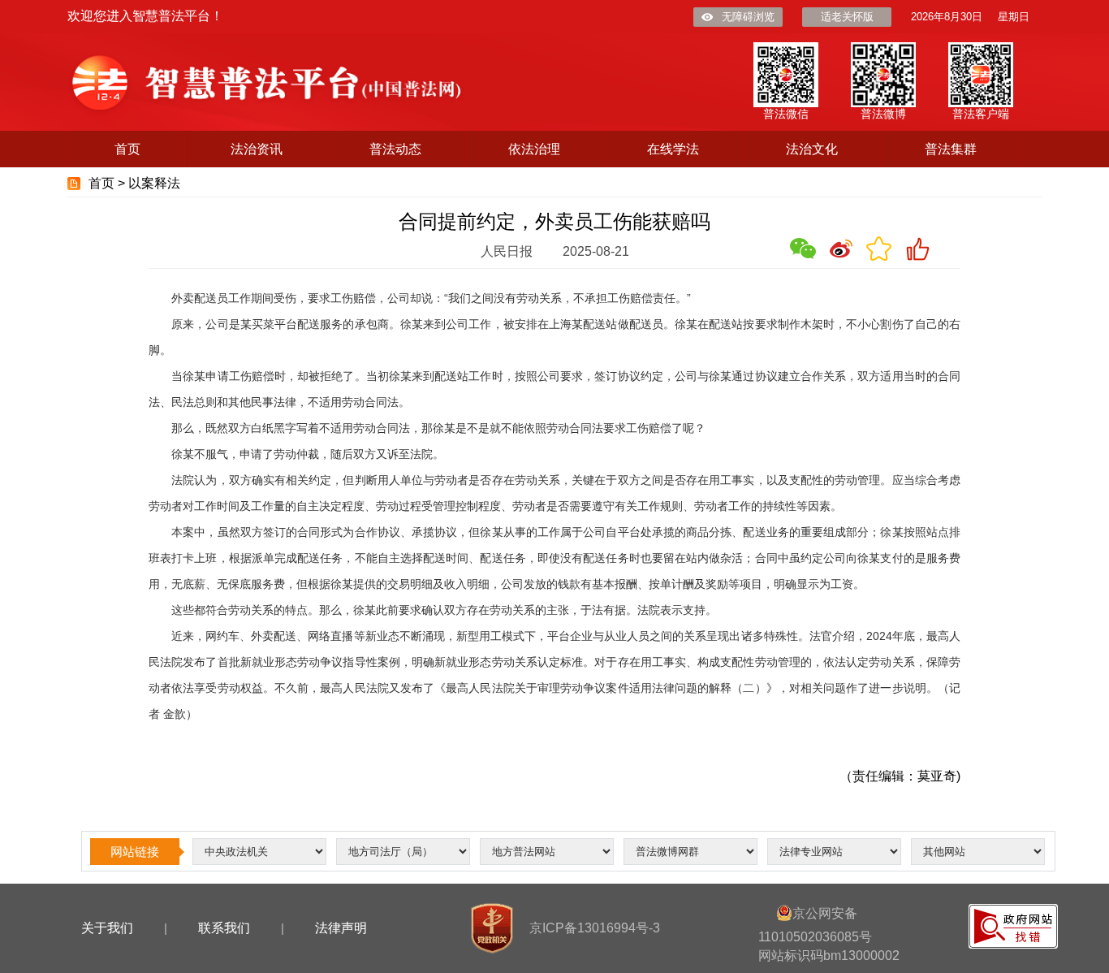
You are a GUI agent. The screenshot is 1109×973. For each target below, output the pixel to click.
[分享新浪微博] (841, 249)
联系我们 (224, 928)
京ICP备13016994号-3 (594, 928)
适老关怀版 (847, 17)
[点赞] (917, 249)
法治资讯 (257, 149)
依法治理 (534, 149)
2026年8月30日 (946, 17)
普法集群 (951, 149)
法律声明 (341, 928)
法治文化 (812, 149)
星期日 (1013, 17)
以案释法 (154, 183)
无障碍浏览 (748, 17)
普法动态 (395, 149)
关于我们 (107, 928)
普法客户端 (980, 113)
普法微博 (883, 113)
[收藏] (879, 249)
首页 (127, 149)
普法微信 (786, 113)
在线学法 (673, 149)
